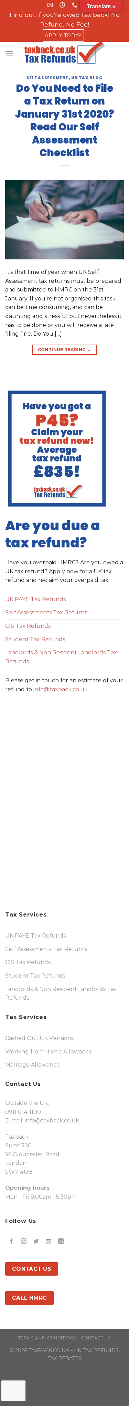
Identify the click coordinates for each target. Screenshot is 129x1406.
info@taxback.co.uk (60, 689)
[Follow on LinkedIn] (61, 1241)
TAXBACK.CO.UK (49, 1350)
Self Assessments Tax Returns (46, 612)
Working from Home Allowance (48, 1051)
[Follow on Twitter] (36, 1241)
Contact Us (96, 1337)
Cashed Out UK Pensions (39, 1038)
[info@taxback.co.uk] (51, 5)
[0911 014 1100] (75, 5)
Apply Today (63, 35)
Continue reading (65, 349)
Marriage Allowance (32, 1064)
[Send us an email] (48, 1241)
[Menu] (9, 53)
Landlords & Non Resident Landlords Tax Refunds (61, 657)
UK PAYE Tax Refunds (35, 599)
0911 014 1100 (23, 1112)
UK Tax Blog (87, 78)
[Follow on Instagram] (24, 1241)
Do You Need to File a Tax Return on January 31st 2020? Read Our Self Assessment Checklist (64, 120)
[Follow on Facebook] (11, 1241)
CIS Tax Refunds (28, 626)
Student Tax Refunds (35, 639)
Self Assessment (47, 78)
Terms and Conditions (47, 1337)
